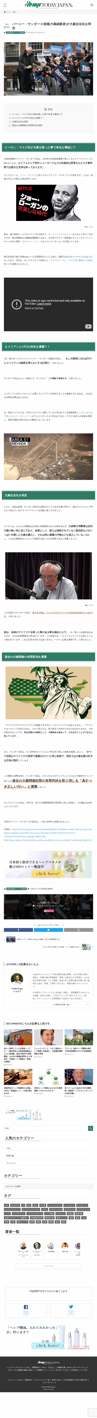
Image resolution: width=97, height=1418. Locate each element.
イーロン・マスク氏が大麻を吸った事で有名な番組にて (37, 114)
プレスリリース (83, 1209)
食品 (57, 1222)
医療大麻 (10, 1156)
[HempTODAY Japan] (48, 5)
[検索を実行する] (90, 1128)
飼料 (63, 1222)
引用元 (91, 227)
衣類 (44, 1222)
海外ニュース (15, 32)
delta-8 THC (15, 1205)
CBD (8, 1148)
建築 (77, 1218)
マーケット (11, 1163)
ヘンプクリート (18, 1214)
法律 (8, 32)
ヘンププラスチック (34, 1214)
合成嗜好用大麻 (36, 1218)
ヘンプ (7, 1214)
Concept (20, 1380)
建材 (71, 1218)
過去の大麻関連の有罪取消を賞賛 (27, 125)
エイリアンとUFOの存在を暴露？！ (28, 118)
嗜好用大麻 (49, 1218)
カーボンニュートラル (31, 1209)
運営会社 (28, 1380)
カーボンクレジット (12, 1209)
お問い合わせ (57, 1380)
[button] (92, 5)
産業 (22, 32)
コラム (44, 1209)
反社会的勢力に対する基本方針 (75, 1380)
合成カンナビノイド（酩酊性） (16, 1218)
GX (23, 1205)
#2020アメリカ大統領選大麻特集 (42, 889)
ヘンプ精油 (49, 1214)
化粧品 (70, 1214)
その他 (42, 1205)
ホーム (12, 1380)
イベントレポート (54, 1205)
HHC (28, 1205)
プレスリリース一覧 (42, 1380)
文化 (84, 1218)
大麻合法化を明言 (20, 121)
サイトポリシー (48, 1382)
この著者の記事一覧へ (61, 1005)
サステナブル (70, 1209)
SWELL (52, 1389)
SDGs (35, 1205)
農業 (51, 1222)
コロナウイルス (56, 1209)
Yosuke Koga (16, 988)
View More (48, 1266)
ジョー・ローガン (28, 175)
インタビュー (69, 1205)
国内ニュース (62, 1218)
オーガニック (82, 1205)
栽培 (6, 1222)
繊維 (38, 1222)
